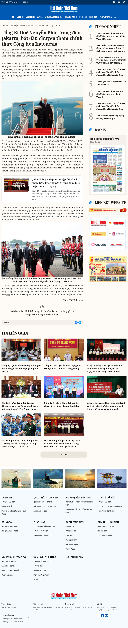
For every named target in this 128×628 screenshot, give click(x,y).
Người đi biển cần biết (10, 570)
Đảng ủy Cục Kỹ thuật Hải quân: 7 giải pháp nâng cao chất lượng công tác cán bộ (21, 368)
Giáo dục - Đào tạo (9, 561)
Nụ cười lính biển (40, 570)
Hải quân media (72, 544)
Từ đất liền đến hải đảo (107, 511)
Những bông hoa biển (106, 526)
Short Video (70, 549)
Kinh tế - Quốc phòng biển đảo (110, 506)
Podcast (69, 535)
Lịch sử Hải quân (75, 557)
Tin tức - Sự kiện (10, 25)
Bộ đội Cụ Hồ (7, 506)
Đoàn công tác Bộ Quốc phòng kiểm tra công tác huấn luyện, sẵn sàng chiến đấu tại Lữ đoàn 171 (20, 443)
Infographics (71, 531)
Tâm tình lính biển (108, 522)
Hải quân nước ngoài (10, 531)
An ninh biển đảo (40, 511)
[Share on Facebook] (76, 322)
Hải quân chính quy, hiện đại (45, 506)
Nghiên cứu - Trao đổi (14, 557)
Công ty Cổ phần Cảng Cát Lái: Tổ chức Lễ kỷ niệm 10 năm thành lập (62, 404)
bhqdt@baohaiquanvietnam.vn (42, 314)
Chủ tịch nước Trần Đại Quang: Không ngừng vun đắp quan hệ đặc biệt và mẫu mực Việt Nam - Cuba (20, 406)
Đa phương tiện (106, 16)
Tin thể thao (38, 566)
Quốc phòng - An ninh (34, 16)
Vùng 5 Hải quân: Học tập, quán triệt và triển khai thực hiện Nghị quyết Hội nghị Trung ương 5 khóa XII (106, 406)
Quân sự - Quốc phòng (43, 502)
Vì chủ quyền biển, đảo (54, 16)
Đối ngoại (83, 16)
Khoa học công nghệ (10, 566)
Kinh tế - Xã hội (71, 16)
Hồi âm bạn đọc (104, 531)
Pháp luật (93, 16)
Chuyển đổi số (7, 575)
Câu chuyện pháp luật (42, 535)
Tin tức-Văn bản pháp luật (44, 526)
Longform (70, 526)
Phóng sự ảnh (71, 540)
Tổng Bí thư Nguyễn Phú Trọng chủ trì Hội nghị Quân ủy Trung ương (62, 367)
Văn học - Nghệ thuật (42, 561)
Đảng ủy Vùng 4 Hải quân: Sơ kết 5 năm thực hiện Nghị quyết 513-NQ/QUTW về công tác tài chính (104, 368)
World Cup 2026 (40, 579)
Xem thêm (64, 454)
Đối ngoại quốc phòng (11, 526)
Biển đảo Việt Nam (41, 575)
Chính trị (20, 16)
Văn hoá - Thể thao (45, 557)
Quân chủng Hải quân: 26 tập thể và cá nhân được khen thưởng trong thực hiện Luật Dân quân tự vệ (62, 443)
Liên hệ (25, 2)
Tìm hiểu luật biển (41, 531)
